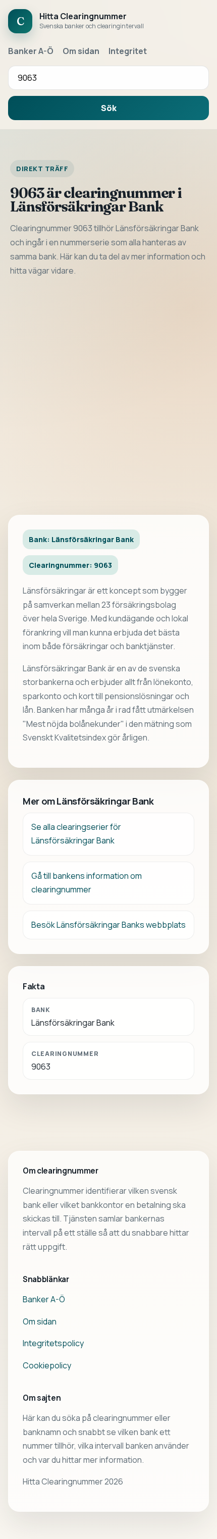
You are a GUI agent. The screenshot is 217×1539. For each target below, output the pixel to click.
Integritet (127, 51)
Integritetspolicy (53, 1343)
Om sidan (81, 51)
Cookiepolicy (47, 1365)
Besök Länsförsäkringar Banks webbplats (108, 924)
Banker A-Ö (30, 51)
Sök (109, 108)
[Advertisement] (108, 396)
